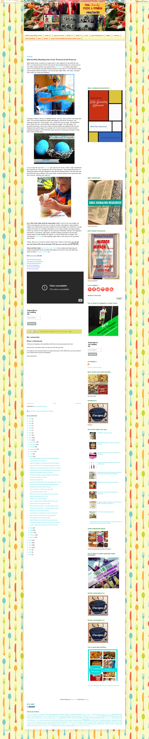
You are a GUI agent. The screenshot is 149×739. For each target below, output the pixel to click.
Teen (97, 720)
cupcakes (39, 724)
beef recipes (51, 722)
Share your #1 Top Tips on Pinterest (40, 510)
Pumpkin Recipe (77, 720)
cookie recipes (115, 722)
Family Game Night (94, 716)
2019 (30, 426)
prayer (42, 725)
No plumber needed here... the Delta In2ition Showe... (44, 508)
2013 (30, 440)
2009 (30, 547)
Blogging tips (7, 730)
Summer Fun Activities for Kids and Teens (41, 472)
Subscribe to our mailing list (32, 312)
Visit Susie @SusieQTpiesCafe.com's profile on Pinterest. (103, 685)
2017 (30, 430)
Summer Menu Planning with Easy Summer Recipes (44, 484)
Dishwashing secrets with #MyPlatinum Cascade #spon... (45, 470)
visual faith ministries (79, 725)
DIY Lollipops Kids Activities (33, 265)
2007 (30, 552)
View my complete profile (94, 367)
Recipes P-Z (79, 35)
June (31, 456)
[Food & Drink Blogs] (31, 707)
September (33, 449)
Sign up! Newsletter (59, 35)
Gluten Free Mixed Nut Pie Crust (39, 496)
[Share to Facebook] (34, 331)
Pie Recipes (61, 720)
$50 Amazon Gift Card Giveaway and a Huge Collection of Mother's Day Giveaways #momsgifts (106, 522)
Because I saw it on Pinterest (89, 714)
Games (50, 718)
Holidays (108, 35)
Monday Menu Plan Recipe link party (40, 503)
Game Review (36, 718)
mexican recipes (114, 724)
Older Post (78, 403)
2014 (30, 437)
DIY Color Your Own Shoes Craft (34, 263)
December (33, 442)
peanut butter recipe (36, 725)
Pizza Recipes (69, 720)
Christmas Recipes (37, 716)
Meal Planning (42, 720)
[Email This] (29, 331)
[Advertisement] (64, 47)
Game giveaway (44, 717)
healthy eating (83, 724)
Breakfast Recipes (117, 714)
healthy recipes (91, 724)
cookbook (107, 722)
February (32, 535)
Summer (92, 720)
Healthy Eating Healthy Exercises (33, 35)
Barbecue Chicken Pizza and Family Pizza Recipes (44, 494)
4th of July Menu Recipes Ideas (38, 491)
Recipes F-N (70, 35)
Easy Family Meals (60, 716)
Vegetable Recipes (117, 720)
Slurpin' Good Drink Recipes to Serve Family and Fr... (44, 525)
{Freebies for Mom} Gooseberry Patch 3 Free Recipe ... (45, 475)
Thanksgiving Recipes (105, 720)
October (32, 447)
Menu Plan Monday (52, 720)
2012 (30, 540)
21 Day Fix (30, 714)
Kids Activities (115, 718)
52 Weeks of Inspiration (39, 714)
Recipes (86, 720)
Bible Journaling (101, 714)
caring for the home (73, 722)
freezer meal (68, 723)
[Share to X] (32, 331)
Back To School (70, 714)
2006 (30, 554)
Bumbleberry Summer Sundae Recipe (40, 487)
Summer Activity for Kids (36, 480)
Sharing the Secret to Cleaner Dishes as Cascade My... (45, 522)
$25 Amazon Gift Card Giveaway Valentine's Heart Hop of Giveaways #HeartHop (110, 473)
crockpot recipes (31, 724)
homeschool (100, 724)
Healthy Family (99, 718)
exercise (62, 724)
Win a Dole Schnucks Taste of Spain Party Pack (43, 515)
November (33, 444)
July (31, 454)
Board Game (108, 714)
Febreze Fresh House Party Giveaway (108, 482)
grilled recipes (75, 723)
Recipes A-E (48, 35)
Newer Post (30, 403)
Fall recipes (74, 716)
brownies (65, 722)
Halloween (74, 718)
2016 (30, 433)
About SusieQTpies (30, 38)
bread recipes (58, 722)
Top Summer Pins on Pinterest (38, 461)
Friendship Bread (103, 716)
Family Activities (85, 716)
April (31, 530)
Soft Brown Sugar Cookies (105, 433)
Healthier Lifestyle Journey (85, 718)
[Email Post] (69, 331)
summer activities (42, 252)
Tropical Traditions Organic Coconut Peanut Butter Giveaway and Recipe (110, 502)
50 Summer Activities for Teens (38, 477)
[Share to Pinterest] (36, 331)
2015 (30, 435)
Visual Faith (29, 722)
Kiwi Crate (59, 67)
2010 (30, 545)
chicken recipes (82, 722)
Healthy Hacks (108, 717)
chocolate (89, 722)
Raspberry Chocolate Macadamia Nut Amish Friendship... (45, 468)
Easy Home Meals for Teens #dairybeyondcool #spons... (45, 465)
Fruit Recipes (112, 716)
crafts (120, 722)
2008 (30, 550)
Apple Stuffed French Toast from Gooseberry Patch (44, 520)
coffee (95, 722)
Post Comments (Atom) (40, 406)
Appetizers (62, 714)
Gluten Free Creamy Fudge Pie (38, 499)
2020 (30, 423)
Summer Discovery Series (49, 248)
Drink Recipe (51, 716)
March (32, 532)
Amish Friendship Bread (97, 35)
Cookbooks (116, 35)
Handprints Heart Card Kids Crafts (34, 259)
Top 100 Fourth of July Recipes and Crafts (41, 489)
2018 (30, 428)
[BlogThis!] (30, 331)
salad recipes (55, 725)
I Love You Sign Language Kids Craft (34, 261)
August (32, 451)
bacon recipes (43, 722)
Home (39, 38)
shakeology (62, 725)
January (32, 537)
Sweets (86, 35)
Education (68, 716)
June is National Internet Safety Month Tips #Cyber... (44, 501)
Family (79, 716)
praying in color (48, 725)
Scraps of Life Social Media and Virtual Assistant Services (66, 38)
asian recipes (36, 722)
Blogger (86, 699)
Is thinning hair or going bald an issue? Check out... (44, 513)
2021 (30, 421)
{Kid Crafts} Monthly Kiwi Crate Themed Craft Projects (44, 458)
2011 (30, 542)
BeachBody (78, 714)
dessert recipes (47, 724)
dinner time (56, 724)
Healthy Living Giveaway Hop (106, 512)
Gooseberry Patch (65, 718)
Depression (45, 716)
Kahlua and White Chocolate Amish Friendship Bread (44, 463)
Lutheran (37, 720)
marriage (107, 723)
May (31, 528)
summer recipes (70, 725)
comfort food (100, 722)
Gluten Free (55, 717)
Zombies (46, 38)
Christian (29, 716)
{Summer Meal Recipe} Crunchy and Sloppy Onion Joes (45, 482)
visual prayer (88, 725)
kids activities (33, 255)
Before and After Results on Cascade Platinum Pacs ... (45, 506)
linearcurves (73, 699)
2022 (30, 418)
